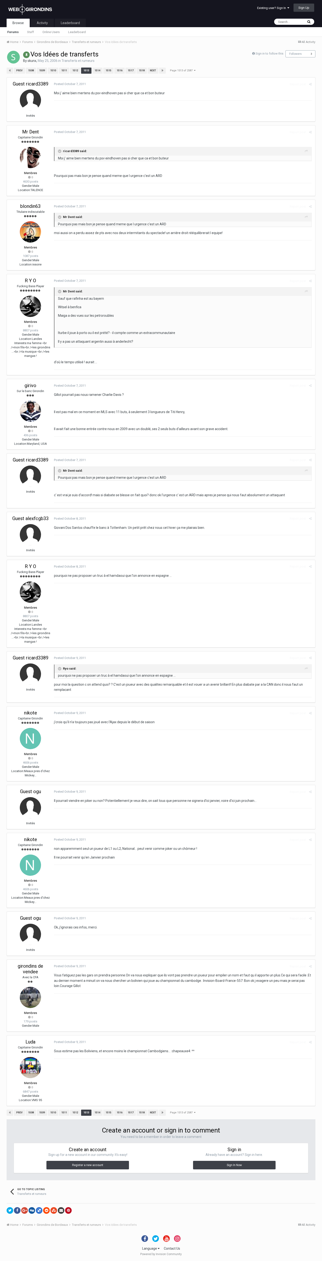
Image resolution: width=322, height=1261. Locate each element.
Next (153, 70)
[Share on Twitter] (10, 1210)
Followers (295, 54)
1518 (141, 70)
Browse (18, 23)
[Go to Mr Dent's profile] (30, 157)
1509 (42, 70)
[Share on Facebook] (17, 1210)
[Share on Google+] (24, 1210)
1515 (108, 70)
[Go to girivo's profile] (30, 411)
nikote (30, 713)
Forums (13, 32)
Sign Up (303, 7)
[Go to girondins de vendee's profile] (30, 997)
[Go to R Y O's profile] (30, 306)
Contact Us (172, 1248)
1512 (75, 70)
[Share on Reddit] (46, 1210)
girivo (30, 385)
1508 (31, 70)
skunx (32, 61)
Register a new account (87, 1165)
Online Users (51, 32)
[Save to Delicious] (39, 1210)
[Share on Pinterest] (68, 1210)
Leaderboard (77, 32)
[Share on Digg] (32, 1210)
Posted (70, 84)
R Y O (30, 280)
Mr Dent (30, 132)
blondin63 (30, 206)
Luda (30, 1042)
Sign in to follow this (269, 53)
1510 (53, 70)
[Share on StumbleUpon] (53, 1210)
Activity (42, 23)
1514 (97, 70)
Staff (30, 32)
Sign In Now (234, 1165)
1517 (130, 70)
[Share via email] (61, 1210)
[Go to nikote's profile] (30, 738)
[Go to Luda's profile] (30, 1067)
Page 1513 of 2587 (182, 70)
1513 (86, 70)
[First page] (10, 71)
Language (150, 1248)
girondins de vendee (30, 969)
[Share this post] (310, 84)
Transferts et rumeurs (78, 61)
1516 (119, 70)
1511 (64, 70)
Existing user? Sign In (272, 8)
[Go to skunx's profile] (13, 57)
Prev (19, 70)
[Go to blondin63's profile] (30, 232)
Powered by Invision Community (161, 1254)
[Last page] (162, 71)
